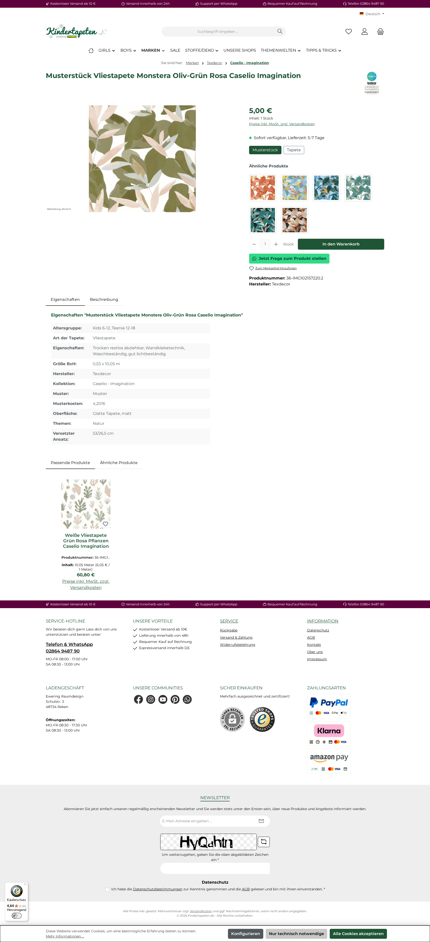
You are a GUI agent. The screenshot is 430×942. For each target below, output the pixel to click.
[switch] (17, 916)
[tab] (65, 299)
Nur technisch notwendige (296, 933)
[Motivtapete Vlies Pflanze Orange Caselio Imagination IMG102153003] (262, 187)
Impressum (317, 659)
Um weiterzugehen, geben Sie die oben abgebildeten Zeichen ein (215, 857)
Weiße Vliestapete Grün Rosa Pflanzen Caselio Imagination (86, 541)
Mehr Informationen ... (65, 936)
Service (229, 621)
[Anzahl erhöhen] (276, 244)
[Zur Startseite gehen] (77, 31)
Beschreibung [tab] (104, 299)
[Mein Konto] (364, 32)
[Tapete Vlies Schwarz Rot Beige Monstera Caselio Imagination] (294, 220)
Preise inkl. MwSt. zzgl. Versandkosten (282, 124)
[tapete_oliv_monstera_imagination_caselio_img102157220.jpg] (142, 158)
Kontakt (314, 644)
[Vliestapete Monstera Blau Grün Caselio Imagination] (326, 187)
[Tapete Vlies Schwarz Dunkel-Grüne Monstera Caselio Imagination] (262, 220)
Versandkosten (201, 911)
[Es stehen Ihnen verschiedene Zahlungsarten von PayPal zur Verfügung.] (328, 706)
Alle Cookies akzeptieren (358, 933)
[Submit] (261, 821)
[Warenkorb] (379, 32)
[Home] (91, 50)
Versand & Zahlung (236, 637)
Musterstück (265, 150)
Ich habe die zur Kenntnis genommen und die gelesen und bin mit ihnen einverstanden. (218, 889)
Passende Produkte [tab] (70, 462)
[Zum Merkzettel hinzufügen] (105, 524)
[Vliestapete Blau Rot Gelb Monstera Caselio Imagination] (294, 187)
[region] (142, 158)
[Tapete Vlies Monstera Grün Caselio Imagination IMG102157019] (358, 187)
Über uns (315, 652)
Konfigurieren (245, 933)
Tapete (294, 150)
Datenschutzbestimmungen (157, 889)
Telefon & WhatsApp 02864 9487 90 (69, 648)
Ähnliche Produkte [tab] (119, 462)
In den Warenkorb (341, 244)
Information (322, 621)
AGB (311, 637)
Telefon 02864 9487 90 (366, 3)
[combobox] (217, 32)
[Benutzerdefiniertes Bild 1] (262, 719)
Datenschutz (318, 630)
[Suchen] (280, 32)
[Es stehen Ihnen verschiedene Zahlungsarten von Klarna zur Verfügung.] (328, 733)
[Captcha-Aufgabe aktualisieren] (264, 842)
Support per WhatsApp (218, 3)
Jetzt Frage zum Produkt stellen (292, 258)
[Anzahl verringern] (254, 244)
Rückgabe (228, 630)
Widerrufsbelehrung (237, 644)
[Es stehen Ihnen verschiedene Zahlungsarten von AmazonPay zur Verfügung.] (328, 760)
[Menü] (25, 885)
